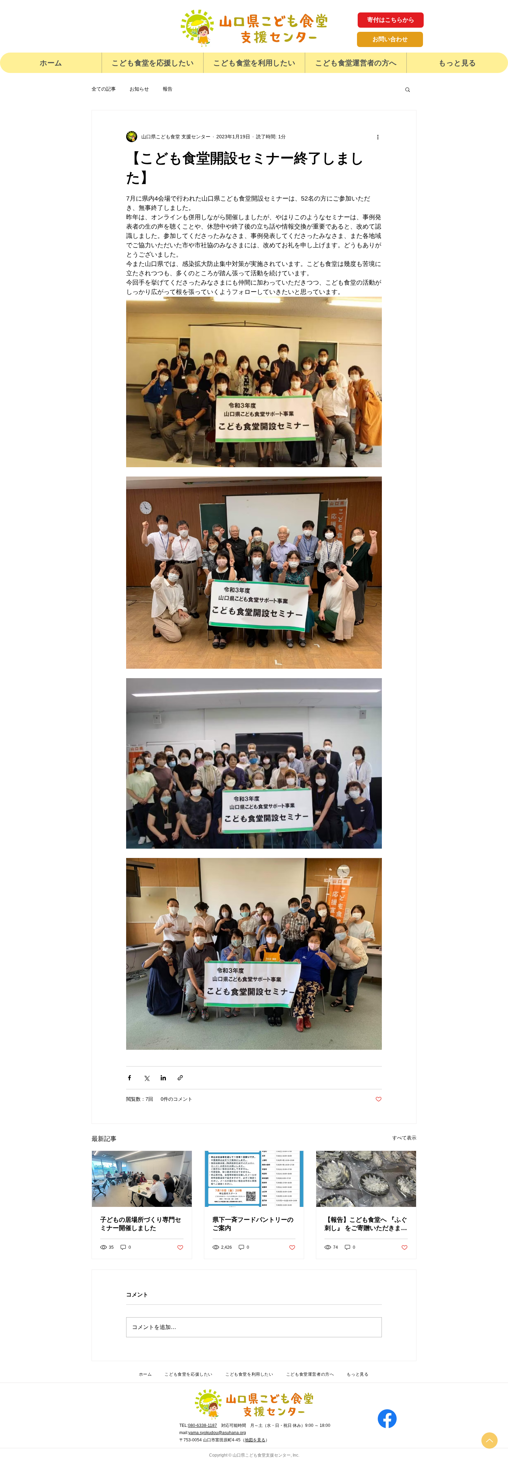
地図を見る (255, 1440)
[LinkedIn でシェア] (163, 1077)
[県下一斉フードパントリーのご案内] (254, 1179)
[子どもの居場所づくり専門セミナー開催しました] (142, 1179)
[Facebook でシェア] (129, 1077)
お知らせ (139, 89)
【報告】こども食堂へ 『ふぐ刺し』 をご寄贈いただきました (365, 1224)
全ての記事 (104, 89)
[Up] (489, 1440)
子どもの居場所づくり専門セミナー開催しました (140, 1223)
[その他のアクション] (378, 136)
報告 (167, 89)
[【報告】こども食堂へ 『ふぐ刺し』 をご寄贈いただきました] (366, 1179)
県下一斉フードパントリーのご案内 (253, 1223)
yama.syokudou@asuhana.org (217, 1432)
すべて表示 (404, 1138)
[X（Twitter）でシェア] (146, 1077)
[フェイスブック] (387, 1418)
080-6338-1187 (202, 1425)
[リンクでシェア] (180, 1077)
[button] (152, 63)
